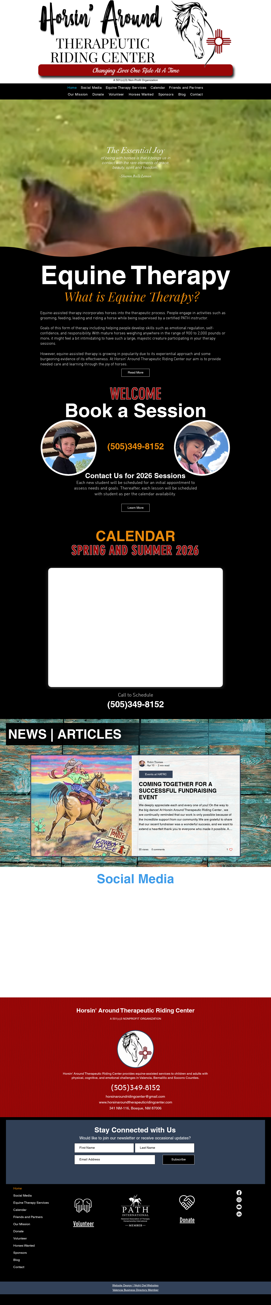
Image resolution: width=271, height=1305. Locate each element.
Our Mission (21, 1175)
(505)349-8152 (135, 446)
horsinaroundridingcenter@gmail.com (135, 1048)
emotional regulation (187, 328)
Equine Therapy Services (31, 1154)
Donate (18, 1182)
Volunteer (20, 1190)
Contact (18, 1218)
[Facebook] (239, 1144)
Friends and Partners (28, 1168)
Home (17, 1140)
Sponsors (20, 1204)
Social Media (22, 1147)
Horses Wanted (24, 1197)
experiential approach (174, 354)
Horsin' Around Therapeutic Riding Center (135, 961)
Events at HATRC (156, 774)
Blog (16, 1211)
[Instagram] (239, 1151)
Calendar (19, 1161)
